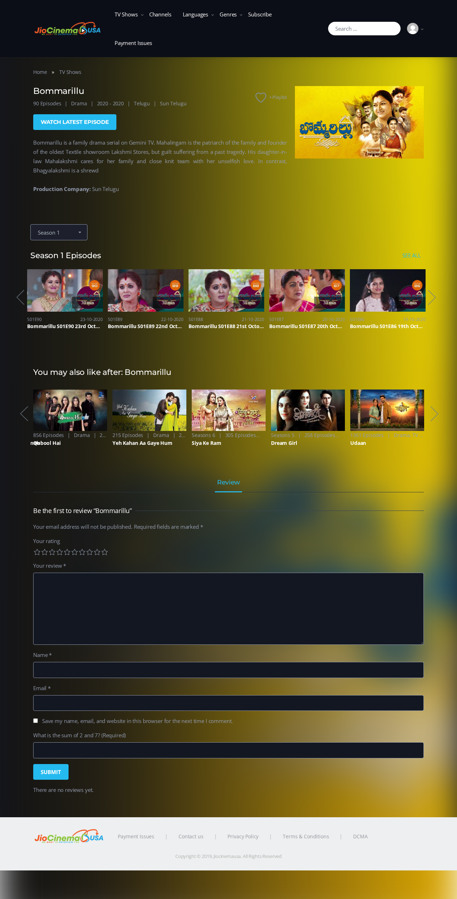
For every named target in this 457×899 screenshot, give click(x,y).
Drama (79, 103)
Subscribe (260, 14)
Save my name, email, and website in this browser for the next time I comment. (137, 720)
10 (104, 552)
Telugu (142, 103)
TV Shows (126, 14)
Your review (49, 565)
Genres (228, 14)
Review (228, 482)
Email (42, 688)
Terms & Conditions (306, 836)
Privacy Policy (242, 836)
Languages (196, 14)
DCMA (360, 836)
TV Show (422, 435)
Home (40, 72)
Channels (160, 14)
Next (431, 297)
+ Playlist (278, 97)
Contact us (191, 836)
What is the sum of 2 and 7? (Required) (79, 735)
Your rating (46, 540)
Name (42, 654)
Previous (20, 297)
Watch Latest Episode (75, 122)
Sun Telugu (173, 103)
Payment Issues (133, 42)
